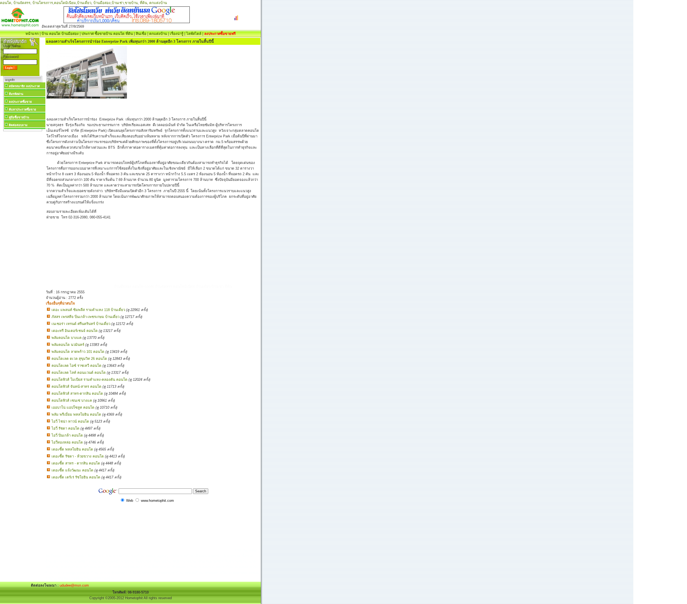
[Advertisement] (22, 213)
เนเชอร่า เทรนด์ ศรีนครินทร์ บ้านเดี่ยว (81, 324)
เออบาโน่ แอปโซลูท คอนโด (73, 407)
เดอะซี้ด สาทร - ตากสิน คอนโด (76, 463)
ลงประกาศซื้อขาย (20, 101)
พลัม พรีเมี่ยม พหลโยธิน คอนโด (76, 414)
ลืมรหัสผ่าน (16, 94)
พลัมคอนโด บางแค (67, 338)
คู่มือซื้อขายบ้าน (19, 117)
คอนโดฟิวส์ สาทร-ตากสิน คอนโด (77, 393)
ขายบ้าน (131, 3)
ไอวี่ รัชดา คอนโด (65, 428)
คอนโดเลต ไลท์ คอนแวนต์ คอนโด (79, 373)
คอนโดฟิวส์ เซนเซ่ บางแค (72, 400)
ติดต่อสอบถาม (18, 125)
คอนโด (5, 3)
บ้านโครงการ (42, 3)
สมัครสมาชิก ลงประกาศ (24, 86)
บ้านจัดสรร (21, 3)
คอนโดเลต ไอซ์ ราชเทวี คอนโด (76, 366)
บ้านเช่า (118, 3)
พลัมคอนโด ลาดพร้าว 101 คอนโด (78, 352)
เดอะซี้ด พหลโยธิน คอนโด (72, 449)
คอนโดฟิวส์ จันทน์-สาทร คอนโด (76, 387)
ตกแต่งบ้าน (158, 3)
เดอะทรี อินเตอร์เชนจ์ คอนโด (75, 331)
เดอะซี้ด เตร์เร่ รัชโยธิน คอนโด (76, 477)
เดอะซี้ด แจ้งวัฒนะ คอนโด (72, 470)
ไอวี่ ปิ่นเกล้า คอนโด (67, 435)
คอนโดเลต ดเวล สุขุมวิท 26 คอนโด (79, 359)
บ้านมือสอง (102, 3)
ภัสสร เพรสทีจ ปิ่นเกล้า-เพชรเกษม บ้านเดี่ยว (85, 317)
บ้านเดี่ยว (84, 3)
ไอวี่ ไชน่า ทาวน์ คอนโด (70, 421)
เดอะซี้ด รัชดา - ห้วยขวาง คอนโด (78, 456)
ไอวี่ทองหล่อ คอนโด (67, 442)
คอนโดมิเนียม (65, 3)
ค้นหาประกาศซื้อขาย (22, 109)
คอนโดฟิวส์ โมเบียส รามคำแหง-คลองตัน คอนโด (89, 380)
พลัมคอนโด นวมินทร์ (68, 345)
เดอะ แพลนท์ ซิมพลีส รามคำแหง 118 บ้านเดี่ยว (88, 310)
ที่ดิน (143, 3)
